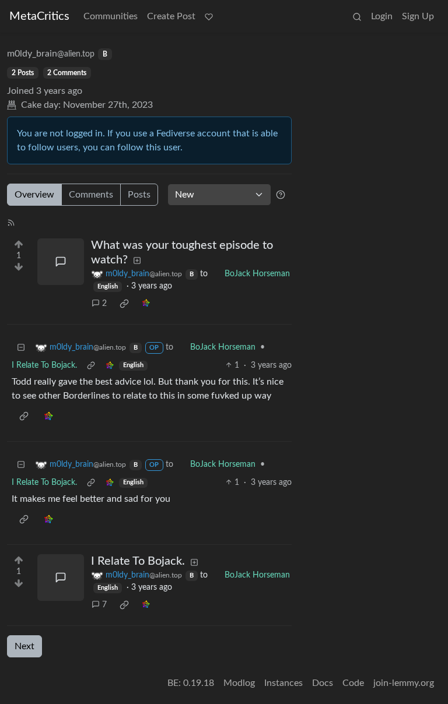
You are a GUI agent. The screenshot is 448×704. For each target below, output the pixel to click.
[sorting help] (280, 194)
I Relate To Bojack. (44, 365)
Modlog (239, 683)
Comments (91, 194)
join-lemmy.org (403, 683)
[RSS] (11, 222)
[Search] (357, 16)
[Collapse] (21, 348)
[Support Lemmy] (209, 16)
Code (353, 683)
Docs (322, 683)
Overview (34, 194)
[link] (124, 304)
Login (382, 16)
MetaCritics (39, 16)
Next (24, 646)
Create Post (171, 16)
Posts (139, 194)
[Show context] (91, 366)
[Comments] (60, 261)
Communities (110, 16)
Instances (283, 683)
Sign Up (418, 16)
